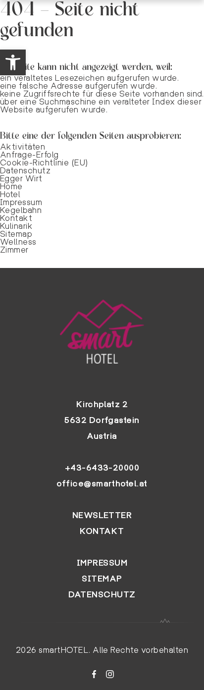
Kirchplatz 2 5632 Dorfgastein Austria (102, 420)
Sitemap (16, 234)
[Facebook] (94, 674)
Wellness (18, 242)
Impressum (21, 202)
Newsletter (102, 515)
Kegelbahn (21, 210)
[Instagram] (110, 674)
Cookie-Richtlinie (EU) (44, 162)
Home (11, 186)
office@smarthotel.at (102, 483)
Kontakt (16, 218)
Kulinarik (16, 226)
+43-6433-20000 (102, 468)
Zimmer (14, 250)
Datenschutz (25, 170)
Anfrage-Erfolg (29, 154)
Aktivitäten (22, 147)
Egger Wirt (21, 178)
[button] (13, 62)
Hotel (10, 194)
